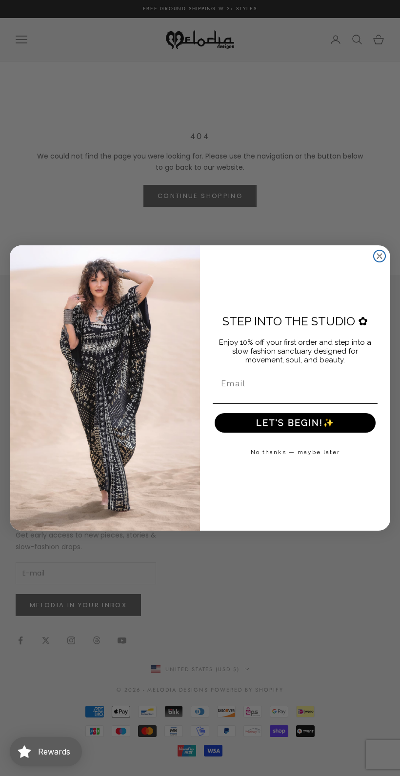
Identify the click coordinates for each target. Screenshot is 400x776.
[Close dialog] (379, 256)
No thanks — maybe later (295, 452)
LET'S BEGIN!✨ (295, 423)
